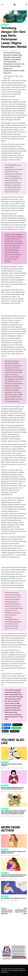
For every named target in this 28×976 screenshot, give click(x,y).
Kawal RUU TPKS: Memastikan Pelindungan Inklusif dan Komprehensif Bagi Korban (13, 875)
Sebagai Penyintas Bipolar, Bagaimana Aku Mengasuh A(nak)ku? (13, 852)
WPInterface (4, 972)
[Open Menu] (2, 4)
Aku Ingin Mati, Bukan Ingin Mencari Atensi (13, 898)
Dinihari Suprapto (14, 50)
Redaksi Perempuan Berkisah (17, 768)
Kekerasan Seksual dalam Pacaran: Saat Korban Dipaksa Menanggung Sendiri (12, 788)
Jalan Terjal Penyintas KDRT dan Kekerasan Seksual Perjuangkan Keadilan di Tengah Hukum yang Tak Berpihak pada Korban (13, 812)
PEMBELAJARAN (5, 24)
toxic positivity (6, 734)
